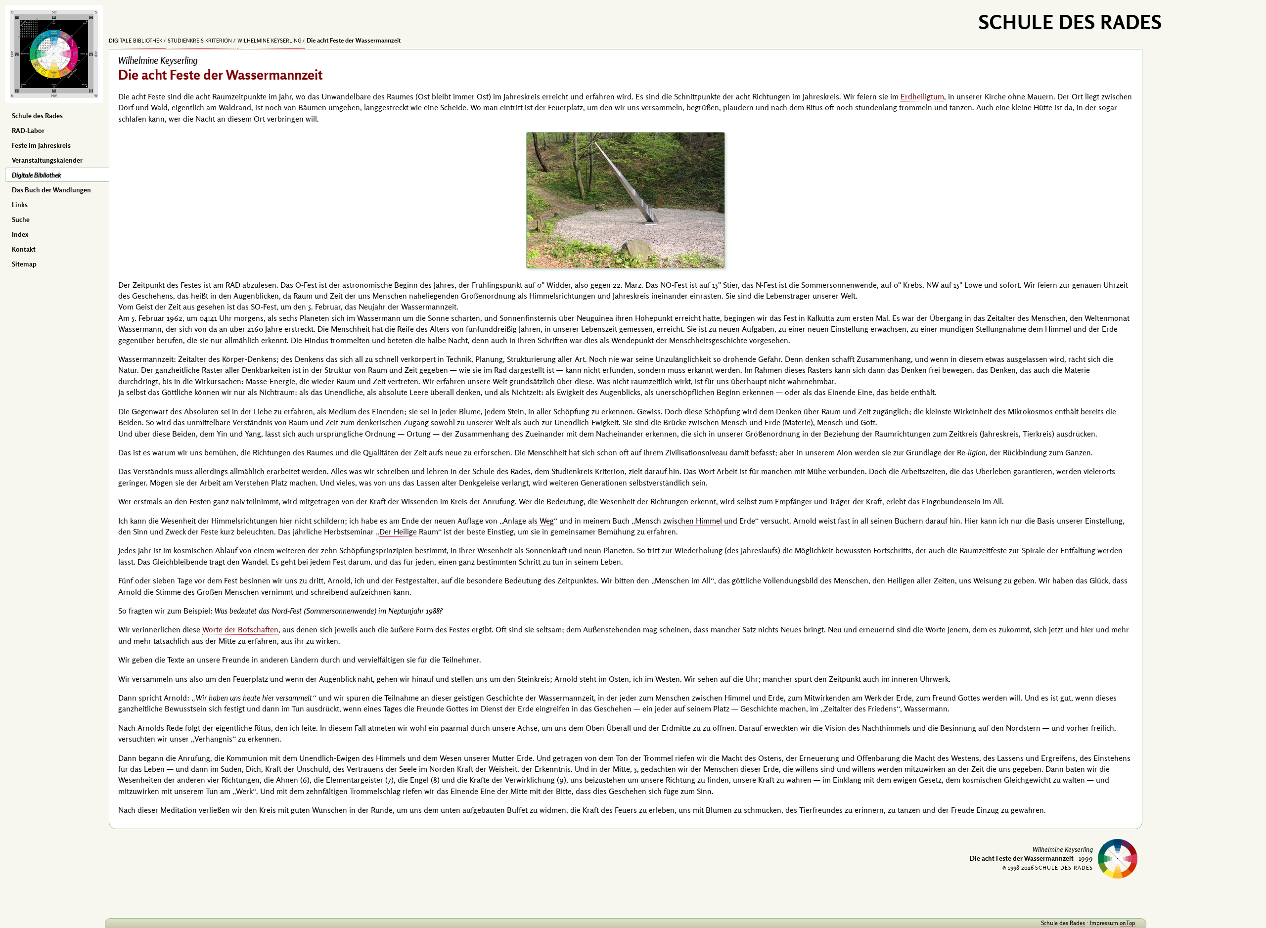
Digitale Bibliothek (36, 175)
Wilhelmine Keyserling (269, 40)
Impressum (1104, 923)
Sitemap (24, 264)
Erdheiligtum (922, 96)
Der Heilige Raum (408, 531)
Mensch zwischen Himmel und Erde (695, 521)
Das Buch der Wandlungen (51, 190)
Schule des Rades (37, 116)
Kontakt (24, 249)
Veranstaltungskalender (47, 160)
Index (20, 234)
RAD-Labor (28, 130)
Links (20, 205)
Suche (21, 219)
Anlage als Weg (528, 521)
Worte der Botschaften (240, 629)
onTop (1127, 923)
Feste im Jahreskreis (41, 145)
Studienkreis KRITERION (200, 40)
